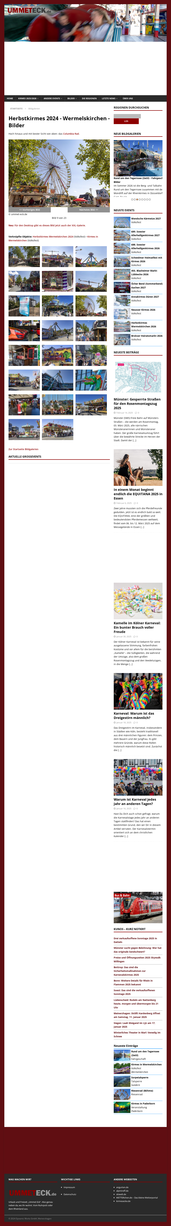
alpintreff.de (122, 1190)
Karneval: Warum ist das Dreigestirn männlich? (134, 715)
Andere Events (52, 98)
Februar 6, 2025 (124, 503)
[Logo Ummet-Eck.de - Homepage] (33, 1198)
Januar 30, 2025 (123, 636)
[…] (134, 440)
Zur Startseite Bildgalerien (23, 449)
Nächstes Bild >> (88, 209)
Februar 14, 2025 (124, 412)
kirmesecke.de (123, 1201)
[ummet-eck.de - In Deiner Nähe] (85, 39)
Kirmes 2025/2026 (27, 98)
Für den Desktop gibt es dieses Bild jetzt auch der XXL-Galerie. (47, 225)
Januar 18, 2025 (123, 722)
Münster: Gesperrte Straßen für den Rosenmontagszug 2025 (137, 403)
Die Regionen (89, 98)
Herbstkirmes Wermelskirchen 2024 (53, 236)
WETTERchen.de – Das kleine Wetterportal (137, 1197)
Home (10, 98)
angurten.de (122, 1187)
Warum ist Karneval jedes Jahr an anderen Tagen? (135, 801)
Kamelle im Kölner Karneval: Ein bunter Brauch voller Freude (137, 627)
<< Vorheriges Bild (29, 209)
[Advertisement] (85, 68)
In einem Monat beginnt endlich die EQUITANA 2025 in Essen (138, 494)
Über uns (128, 98)
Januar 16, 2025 (123, 808)
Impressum (69, 1187)
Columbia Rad (71, 133)
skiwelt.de (121, 1194)
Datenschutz (70, 1194)
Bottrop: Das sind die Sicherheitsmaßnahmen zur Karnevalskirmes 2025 (130, 971)
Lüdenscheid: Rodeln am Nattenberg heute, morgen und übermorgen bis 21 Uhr (136, 1003)
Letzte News (108, 98)
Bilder (71, 98)
